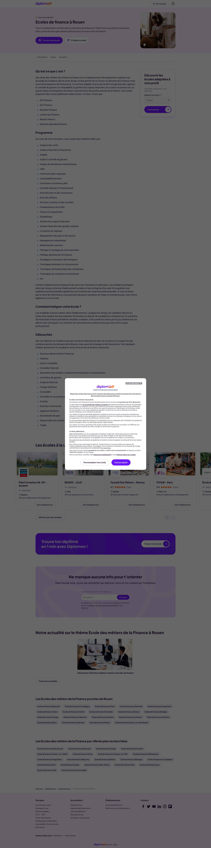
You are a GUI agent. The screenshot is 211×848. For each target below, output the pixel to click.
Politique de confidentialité (102, 455)
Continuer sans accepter (134, 383)
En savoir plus (106, 448)
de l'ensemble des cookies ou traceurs (95, 404)
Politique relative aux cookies (126, 455)
